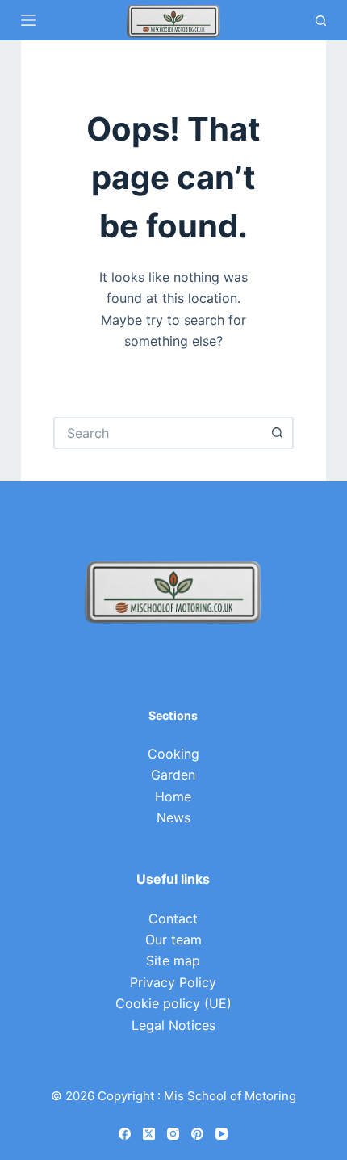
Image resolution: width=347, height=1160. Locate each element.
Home (173, 796)
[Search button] (277, 433)
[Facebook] (125, 1134)
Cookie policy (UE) (173, 1003)
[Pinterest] (197, 1134)
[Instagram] (173, 1134)
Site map (173, 960)
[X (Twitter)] (149, 1134)
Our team (173, 939)
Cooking (173, 754)
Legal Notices (173, 1025)
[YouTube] (221, 1134)
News (173, 817)
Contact (173, 918)
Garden (173, 775)
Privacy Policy (173, 982)
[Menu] (28, 20)
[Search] (321, 20)
